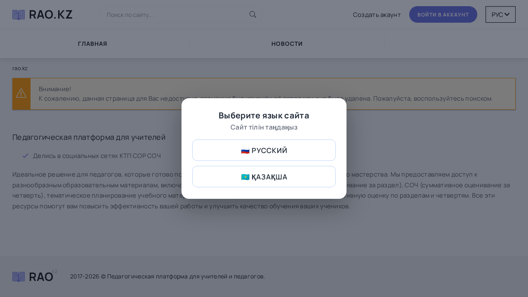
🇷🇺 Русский (264, 150)
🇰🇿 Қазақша (264, 177)
